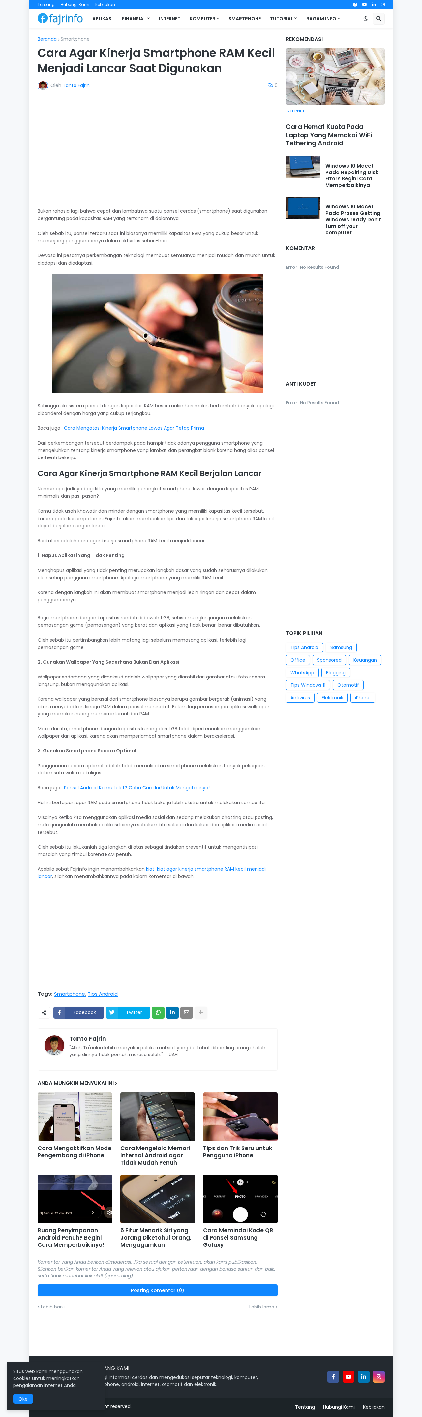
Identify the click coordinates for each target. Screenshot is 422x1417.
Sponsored (329, 660)
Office (297, 660)
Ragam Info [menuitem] (321, 19)
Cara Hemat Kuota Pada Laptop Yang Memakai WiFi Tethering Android (329, 135)
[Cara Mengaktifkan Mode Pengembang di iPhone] (75, 1116)
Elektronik (332, 697)
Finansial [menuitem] (134, 19)
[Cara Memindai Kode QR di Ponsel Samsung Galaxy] (240, 1199)
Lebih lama (261, 1307)
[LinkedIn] (172, 1013)
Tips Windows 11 (307, 685)
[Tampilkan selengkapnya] (201, 1013)
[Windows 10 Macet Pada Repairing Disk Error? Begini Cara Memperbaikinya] (303, 167)
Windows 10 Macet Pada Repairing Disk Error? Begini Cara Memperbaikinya (351, 175)
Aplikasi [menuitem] (102, 19)
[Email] (186, 1013)
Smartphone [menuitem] (244, 19)
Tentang (46, 4)
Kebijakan (105, 4)
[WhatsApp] (158, 1013)
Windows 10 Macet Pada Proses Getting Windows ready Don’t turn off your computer (353, 220)
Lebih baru (53, 1307)
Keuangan (365, 660)
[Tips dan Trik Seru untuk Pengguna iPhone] (240, 1116)
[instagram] (383, 4)
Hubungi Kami (75, 4)
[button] (365, 19)
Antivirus (300, 697)
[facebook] (355, 4)
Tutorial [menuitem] (281, 19)
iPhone (363, 697)
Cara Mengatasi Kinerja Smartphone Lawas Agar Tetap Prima (134, 428)
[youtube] (364, 4)
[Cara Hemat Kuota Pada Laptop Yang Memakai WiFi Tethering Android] (335, 76)
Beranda (47, 39)
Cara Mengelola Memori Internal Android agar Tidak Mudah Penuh (155, 1155)
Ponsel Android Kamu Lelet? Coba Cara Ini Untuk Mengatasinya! (137, 787)
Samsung (341, 647)
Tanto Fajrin (87, 1038)
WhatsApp (302, 672)
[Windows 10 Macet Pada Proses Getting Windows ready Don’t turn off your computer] (303, 208)
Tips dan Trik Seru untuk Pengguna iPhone (237, 1152)
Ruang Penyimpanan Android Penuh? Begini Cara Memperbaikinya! (71, 1237)
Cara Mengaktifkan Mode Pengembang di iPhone (74, 1152)
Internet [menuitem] (169, 19)
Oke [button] (23, 1399)
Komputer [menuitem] (202, 19)
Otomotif (348, 685)
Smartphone (75, 39)
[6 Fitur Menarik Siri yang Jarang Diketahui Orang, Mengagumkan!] (157, 1199)
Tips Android (103, 994)
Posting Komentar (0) (157, 1290)
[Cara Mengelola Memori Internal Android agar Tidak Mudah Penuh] (157, 1116)
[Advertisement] (157, 152)
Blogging (336, 672)
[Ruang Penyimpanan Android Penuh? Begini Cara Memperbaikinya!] (75, 1199)
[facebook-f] (333, 1377)
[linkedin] (374, 4)
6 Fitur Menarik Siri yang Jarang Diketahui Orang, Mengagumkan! (155, 1237)
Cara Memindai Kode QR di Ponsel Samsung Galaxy (238, 1237)
